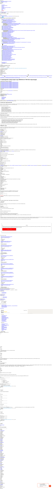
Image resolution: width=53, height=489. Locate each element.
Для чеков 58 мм (9, 49)
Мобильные (7, 37)
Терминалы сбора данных (5, 317)
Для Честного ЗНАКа (11, 30)
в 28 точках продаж (10, 90)
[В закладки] (2, 65)
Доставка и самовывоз (4, 5)
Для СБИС (13, 165)
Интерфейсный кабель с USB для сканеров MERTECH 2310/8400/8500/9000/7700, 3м (6, 250)
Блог (2, 9)
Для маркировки (23, 38)
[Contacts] (2, 2)
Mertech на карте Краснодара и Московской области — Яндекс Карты (26, 313)
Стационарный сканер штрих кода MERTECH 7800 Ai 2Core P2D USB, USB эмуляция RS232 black (7, 276)
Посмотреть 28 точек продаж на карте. (5, 289)
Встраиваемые (14, 23)
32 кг (11, 24)
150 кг (14, 24)
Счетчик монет (3, 320)
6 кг (8, 24)
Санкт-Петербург (2, 430)
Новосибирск (2, 459)
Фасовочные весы (4, 316)
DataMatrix (8, 31)
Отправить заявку (9, 229)
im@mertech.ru (2, 290)
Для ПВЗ (34, 30)
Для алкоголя (16, 165)
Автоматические (16, 47)
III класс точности (14, 25)
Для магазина (15, 30)
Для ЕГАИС (24, 30)
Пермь (1, 463)
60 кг (13, 24)
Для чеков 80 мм (13, 49)
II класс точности (9, 25)
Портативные (19, 47)
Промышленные (15, 37)
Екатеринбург (2, 442)
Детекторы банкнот (4, 321)
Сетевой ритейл (5, 380)
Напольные (11, 23)
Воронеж (1, 440)
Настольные (7, 20)
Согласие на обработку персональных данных (7, 419)
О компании (3, 324)
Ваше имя (1, 377)
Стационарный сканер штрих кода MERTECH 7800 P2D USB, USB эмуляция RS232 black (7, 284)
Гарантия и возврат (4, 325)
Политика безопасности (5, 323)
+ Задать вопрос (2, 201)
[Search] (7, 13)
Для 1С (11, 165)
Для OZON (8, 38)
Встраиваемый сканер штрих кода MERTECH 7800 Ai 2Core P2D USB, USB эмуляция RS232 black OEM (7, 269)
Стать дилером (3, 8)
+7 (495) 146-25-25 (4, 297)
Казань (1, 445)
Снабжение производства (6, 381)
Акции (2, 330)
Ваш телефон (2, 383)
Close (1, 363)
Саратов (1, 469)
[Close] (0, 373)
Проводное (1, 135)
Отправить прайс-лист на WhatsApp (5, 385)
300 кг (16, 24)
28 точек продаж (2, 15)
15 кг (10, 24)
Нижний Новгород (2, 457)
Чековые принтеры (4, 319)
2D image (1, 131)
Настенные (11, 20)
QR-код (13, 31)
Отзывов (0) (3, 98)
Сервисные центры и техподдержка (6, 7)
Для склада (18, 30)
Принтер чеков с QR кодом (18, 49)
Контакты (3, 10)
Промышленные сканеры (29, 30)
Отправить (2, 386)
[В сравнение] (6, 65)
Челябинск (1, 484)
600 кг (18, 24)
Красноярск (1, 450)
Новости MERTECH (4, 327)
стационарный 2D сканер (10, 100)
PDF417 (11, 31)
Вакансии (3, 326)
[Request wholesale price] (4, 262)
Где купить (3, 6)
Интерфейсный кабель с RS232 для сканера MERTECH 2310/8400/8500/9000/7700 (6, 241)
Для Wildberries (12, 38)
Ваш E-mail (1, 384)
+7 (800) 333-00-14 (4, 292)
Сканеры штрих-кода (4, 315)
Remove (3, 363)
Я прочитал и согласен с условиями (8, 419)
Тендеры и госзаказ (5, 382)
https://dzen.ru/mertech (4, 306)
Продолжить (2, 196)
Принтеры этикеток (4, 318)
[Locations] (1, 2)
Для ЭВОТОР (18, 38)
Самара (1, 468)
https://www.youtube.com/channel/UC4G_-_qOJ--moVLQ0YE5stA (9, 305)
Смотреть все (23, 47)
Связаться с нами (4, 329)
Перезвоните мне (2, 294)
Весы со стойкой (18, 23)
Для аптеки (21, 30)
